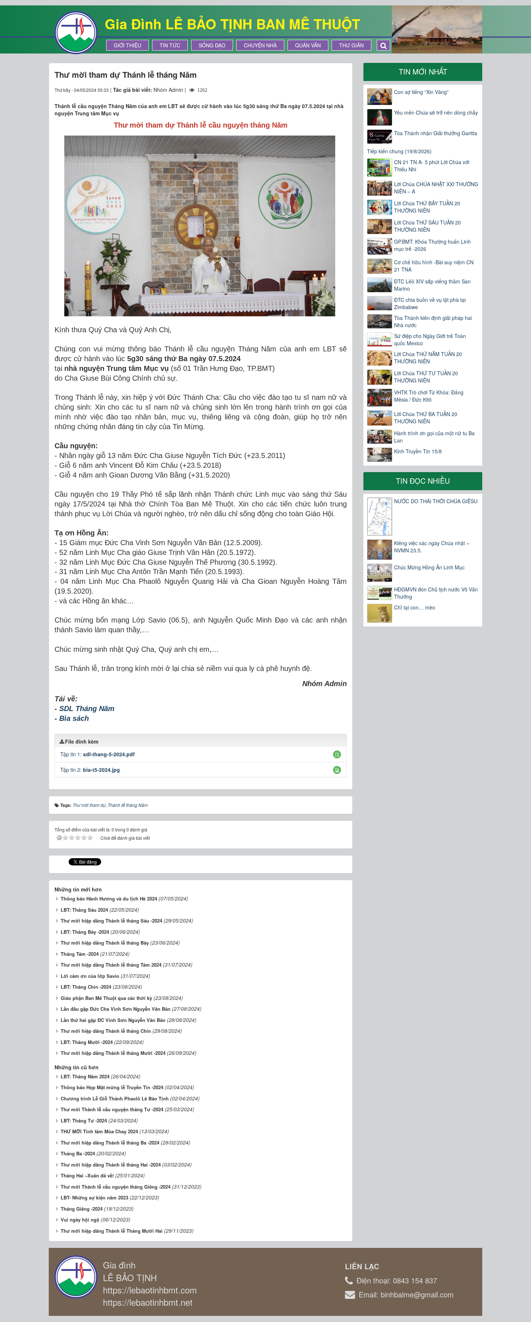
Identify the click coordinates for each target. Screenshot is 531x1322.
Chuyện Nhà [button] (260, 45)
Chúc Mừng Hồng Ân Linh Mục (429, 567)
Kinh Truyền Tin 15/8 (418, 451)
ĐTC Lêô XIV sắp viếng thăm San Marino (432, 285)
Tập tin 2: (90, 769)
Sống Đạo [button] (212, 45)
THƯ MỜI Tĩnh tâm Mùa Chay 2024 (99, 1131)
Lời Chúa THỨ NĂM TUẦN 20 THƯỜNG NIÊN (428, 357)
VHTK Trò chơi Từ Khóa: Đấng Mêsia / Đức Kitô (428, 396)
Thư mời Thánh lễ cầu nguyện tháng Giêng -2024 (115, 1186)
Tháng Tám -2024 (80, 953)
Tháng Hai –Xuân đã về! (87, 1175)
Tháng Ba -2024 (78, 1153)
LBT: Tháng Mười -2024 (87, 1042)
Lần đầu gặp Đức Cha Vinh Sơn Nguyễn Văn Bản (115, 1008)
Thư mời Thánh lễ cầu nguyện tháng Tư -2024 (112, 1109)
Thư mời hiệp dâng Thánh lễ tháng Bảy (105, 942)
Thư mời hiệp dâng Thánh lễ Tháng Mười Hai (112, 1230)
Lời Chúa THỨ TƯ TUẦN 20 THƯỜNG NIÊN (426, 376)
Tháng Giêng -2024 (82, 1208)
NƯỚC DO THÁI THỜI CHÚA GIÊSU (436, 501)
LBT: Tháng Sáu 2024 (84, 909)
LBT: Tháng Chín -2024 (86, 986)
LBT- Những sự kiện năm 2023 (94, 1197)
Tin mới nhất (423, 71)
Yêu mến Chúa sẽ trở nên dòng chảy (436, 112)
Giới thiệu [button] (127, 45)
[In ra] (328, 89)
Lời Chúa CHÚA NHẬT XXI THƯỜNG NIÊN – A (436, 187)
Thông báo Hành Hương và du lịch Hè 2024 (109, 898)
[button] (337, 754)
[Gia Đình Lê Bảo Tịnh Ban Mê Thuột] (76, 31)
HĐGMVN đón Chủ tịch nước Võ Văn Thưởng (436, 593)
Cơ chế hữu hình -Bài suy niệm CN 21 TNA (434, 265)
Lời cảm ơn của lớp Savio (90, 975)
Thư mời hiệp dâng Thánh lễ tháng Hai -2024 (111, 1164)
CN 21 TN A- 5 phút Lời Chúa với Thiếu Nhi (431, 165)
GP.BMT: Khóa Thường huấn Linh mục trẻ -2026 (432, 245)
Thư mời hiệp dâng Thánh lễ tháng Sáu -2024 (111, 920)
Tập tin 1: (97, 754)
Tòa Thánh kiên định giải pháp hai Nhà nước (433, 321)
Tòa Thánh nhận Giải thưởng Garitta (435, 133)
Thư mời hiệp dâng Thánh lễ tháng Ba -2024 (110, 1142)
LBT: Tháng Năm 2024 (85, 1076)
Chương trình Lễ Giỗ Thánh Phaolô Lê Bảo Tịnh (115, 1098)
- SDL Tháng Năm (85, 709)
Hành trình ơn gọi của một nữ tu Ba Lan (434, 436)
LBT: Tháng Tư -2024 (84, 1120)
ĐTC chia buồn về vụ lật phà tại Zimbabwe (430, 303)
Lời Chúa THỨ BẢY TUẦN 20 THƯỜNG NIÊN (427, 207)
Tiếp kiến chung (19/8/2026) (399, 151)
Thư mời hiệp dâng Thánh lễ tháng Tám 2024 (111, 964)
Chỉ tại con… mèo (414, 607)
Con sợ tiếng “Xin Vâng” (421, 91)
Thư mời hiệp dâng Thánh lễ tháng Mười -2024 (113, 1052)
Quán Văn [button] (308, 45)
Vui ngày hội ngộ (80, 1219)
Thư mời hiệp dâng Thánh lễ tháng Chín (106, 1030)
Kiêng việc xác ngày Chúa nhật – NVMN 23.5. (431, 546)
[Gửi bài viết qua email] (315, 89)
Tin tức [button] (170, 45)
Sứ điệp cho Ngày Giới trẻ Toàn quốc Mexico (430, 339)
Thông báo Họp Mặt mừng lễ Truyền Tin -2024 (112, 1087)
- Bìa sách (72, 718)
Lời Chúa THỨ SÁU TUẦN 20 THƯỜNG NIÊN (427, 226)
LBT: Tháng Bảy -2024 (85, 931)
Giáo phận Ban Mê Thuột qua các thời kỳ (106, 997)
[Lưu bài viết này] (341, 89)
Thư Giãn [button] (351, 45)
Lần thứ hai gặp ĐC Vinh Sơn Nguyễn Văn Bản (113, 1020)
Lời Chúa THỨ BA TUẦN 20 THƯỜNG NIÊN (425, 417)
